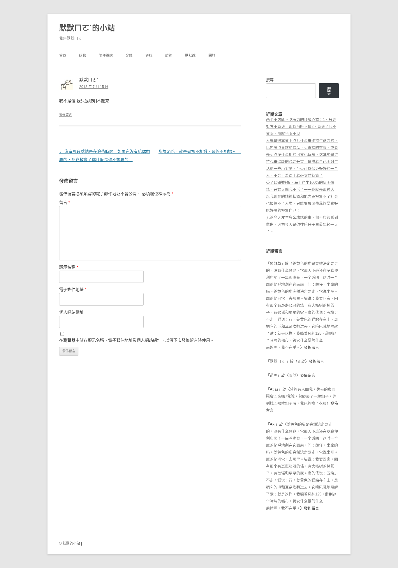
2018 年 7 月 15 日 (93, 87)
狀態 (82, 56)
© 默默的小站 (69, 543)
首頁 (62, 56)
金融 (129, 56)
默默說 (190, 56)
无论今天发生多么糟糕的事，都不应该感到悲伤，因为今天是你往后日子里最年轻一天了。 (302, 224)
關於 (211, 56)
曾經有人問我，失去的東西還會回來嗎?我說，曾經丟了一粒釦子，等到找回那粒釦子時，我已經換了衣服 (301, 396)
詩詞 (168, 56)
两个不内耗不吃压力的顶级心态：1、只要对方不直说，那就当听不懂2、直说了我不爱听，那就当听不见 (301, 126)
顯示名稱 (68, 267)
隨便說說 (106, 56)
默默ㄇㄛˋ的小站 (87, 28)
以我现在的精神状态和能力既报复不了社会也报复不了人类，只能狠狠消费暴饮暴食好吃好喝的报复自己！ (302, 203)
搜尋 (270, 79)
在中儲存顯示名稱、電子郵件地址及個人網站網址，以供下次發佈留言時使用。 (136, 340)
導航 (148, 56)
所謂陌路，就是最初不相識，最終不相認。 (200, 151)
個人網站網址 (71, 312)
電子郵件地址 (72, 289)
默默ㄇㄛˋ (278, 361)
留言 (64, 202)
